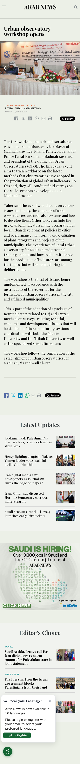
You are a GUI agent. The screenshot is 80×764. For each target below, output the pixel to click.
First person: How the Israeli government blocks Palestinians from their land (26, 683)
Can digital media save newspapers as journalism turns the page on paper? (24, 479)
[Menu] (4, 7)
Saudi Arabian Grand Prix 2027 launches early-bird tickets (27, 513)
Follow (68, 118)
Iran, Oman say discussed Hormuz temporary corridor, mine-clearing (26, 497)
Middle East (12, 674)
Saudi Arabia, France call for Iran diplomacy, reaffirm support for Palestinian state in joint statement (28, 657)
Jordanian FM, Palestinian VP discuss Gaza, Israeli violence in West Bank (28, 442)
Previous (5, 68)
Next (75, 68)
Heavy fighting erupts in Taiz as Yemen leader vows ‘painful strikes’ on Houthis (29, 460)
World (9, 646)
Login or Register (17, 735)
